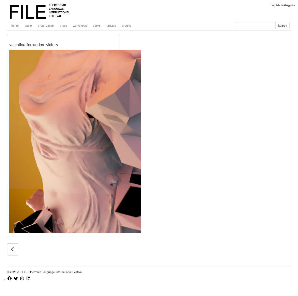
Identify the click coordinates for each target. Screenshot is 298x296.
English (275, 5)
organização (46, 25)
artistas (111, 25)
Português (288, 5)
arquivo (127, 25)
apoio (28, 25)
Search (282, 25)
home (15, 25)
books (97, 25)
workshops (80, 25)
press (63, 25)
